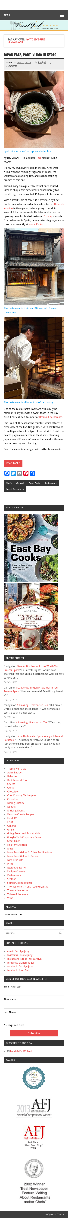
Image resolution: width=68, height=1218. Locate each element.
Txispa (48, 216)
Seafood (11, 879)
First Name (10, 999)
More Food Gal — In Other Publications (29, 852)
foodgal (42, 62)
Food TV (12, 818)
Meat (10, 848)
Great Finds (34, 483)
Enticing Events (16, 810)
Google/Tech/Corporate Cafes (24, 837)
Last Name (10, 1012)
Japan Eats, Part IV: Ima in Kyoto (30, 54)
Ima (39, 157)
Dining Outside (16, 803)
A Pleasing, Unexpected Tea (32, 705)
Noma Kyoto (36, 224)
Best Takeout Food (17, 780)
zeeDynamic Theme (54, 1214)
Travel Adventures (15, 489)
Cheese (11, 783)
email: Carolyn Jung (18, 951)
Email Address (13, 986)
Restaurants (50, 483)
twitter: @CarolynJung (20, 955)
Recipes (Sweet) (16, 871)
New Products (15, 860)
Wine (10, 898)
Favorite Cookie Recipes (20, 814)
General (20, 483)
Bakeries (12, 776)
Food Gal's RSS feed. (21, 1051)
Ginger (11, 829)
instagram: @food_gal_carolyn (24, 958)
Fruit (10, 822)
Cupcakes (12, 799)
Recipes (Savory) (16, 867)
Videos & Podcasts (17, 894)
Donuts (11, 806)
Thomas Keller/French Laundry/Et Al (28, 886)
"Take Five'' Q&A (16, 768)
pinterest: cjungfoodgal (20, 962)
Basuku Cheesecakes (50, 417)
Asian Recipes (15, 772)
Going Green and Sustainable (23, 833)
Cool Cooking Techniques (21, 795)
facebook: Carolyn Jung (20, 966)
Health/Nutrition (17, 844)
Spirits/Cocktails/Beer (19, 882)
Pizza (10, 863)
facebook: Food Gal (18, 970)
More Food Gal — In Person (22, 856)
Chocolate (13, 791)
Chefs (9, 483)
